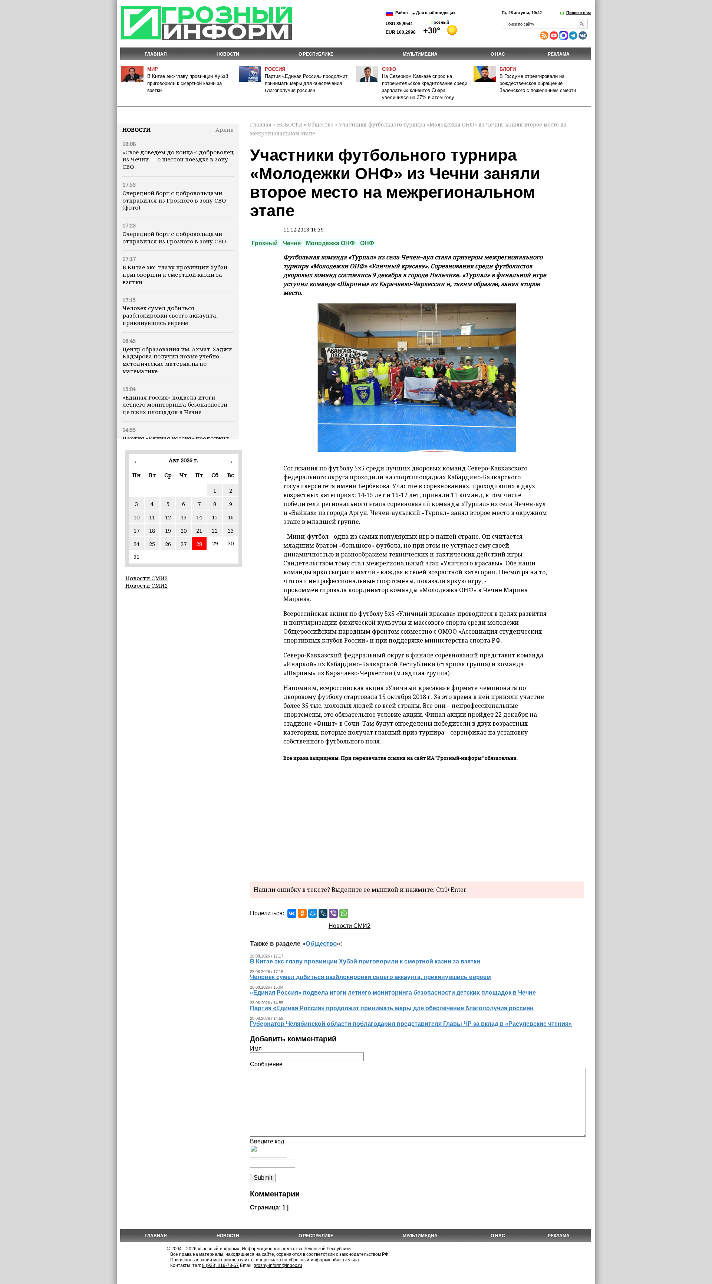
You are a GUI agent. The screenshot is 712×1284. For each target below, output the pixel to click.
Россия (275, 69)
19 (168, 530)
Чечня (292, 243)
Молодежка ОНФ (330, 243)
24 (136, 544)
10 (136, 517)
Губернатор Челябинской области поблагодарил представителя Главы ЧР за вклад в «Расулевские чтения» (411, 1024)
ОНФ (367, 243)
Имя (256, 1048)
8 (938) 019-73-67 (220, 1265)
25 (152, 544)
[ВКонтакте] (291, 913)
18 (152, 530)
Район (401, 12)
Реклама (559, 54)
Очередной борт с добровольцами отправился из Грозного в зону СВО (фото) (174, 200)
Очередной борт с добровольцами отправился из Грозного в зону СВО (174, 237)
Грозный (265, 243)
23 (231, 530)
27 (184, 544)
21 (199, 530)
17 (136, 530)
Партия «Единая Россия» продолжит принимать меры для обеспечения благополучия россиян (306, 83)
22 (215, 530)
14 (199, 517)
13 (184, 517)
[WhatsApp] (343, 913)
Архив (224, 129)
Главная (156, 54)
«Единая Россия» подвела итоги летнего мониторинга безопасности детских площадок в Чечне (174, 405)
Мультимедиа (420, 54)
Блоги (508, 69)
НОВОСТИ (228, 54)
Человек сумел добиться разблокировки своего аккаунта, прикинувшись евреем (170, 315)
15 (215, 517)
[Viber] (333, 913)
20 (184, 530)
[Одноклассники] (302, 913)
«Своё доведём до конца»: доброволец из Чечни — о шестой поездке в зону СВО (178, 159)
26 (168, 544)
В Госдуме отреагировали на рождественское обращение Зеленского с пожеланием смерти (538, 83)
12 (168, 517)
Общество (320, 124)
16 (231, 517)
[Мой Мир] (312, 913)
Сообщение (266, 1064)
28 (199, 544)
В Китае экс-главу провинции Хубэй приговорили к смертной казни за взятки (187, 83)
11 (152, 517)
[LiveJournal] (323, 913)
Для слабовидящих (435, 12)
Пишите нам (578, 12)
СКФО (389, 69)
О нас (498, 54)
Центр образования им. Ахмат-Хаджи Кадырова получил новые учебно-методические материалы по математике (177, 360)
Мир (152, 69)
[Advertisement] (417, 820)
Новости (136, 129)
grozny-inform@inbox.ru (278, 1265)
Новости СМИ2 (146, 578)
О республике (316, 54)
